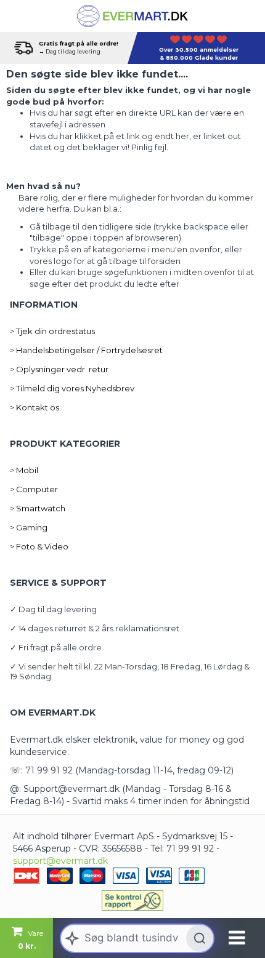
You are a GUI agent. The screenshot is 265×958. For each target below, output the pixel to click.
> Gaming (28, 527)
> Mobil (24, 470)
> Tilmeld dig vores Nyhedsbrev (72, 388)
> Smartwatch (37, 508)
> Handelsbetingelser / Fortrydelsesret (86, 350)
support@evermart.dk (60, 860)
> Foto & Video (39, 546)
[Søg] (199, 938)
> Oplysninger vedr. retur (59, 369)
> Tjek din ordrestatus (52, 331)
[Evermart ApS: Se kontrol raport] (132, 900)
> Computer (34, 489)
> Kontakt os (34, 407)
